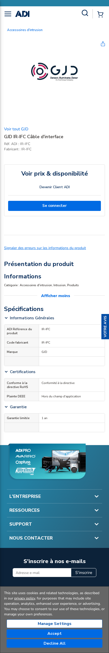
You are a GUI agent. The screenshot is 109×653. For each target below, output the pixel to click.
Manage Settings (54, 623)
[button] (105, 326)
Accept (54, 633)
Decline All (55, 643)
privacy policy (24, 598)
